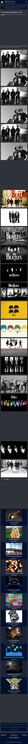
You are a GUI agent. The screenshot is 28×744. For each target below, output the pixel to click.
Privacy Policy (14, 735)
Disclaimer (3, 735)
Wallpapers (3, 14)
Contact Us (24, 735)
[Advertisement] (14, 31)
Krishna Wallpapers (14, 737)
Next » (7, 479)
